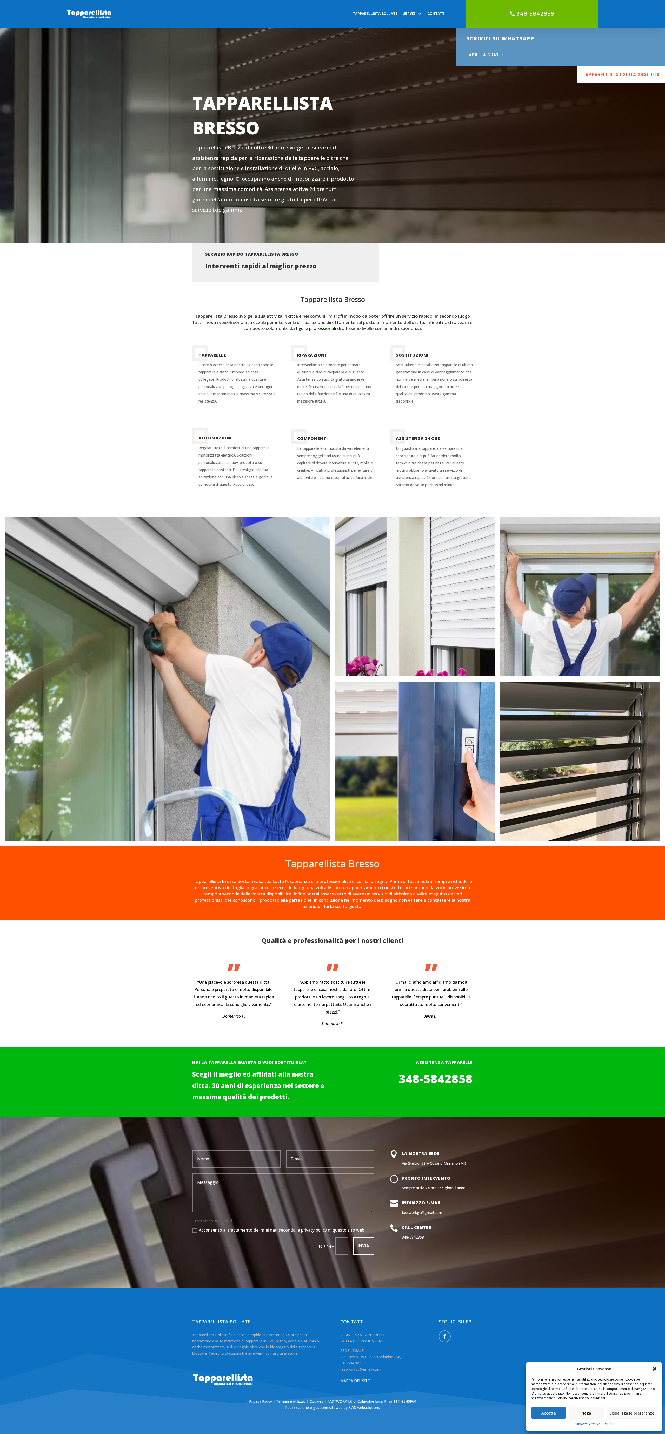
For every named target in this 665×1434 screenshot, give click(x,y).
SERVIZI (409, 14)
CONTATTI (436, 14)
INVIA (363, 1245)
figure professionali (316, 328)
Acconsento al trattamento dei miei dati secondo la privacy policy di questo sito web (281, 1230)
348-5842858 (535, 14)
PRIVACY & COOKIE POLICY (594, 1424)
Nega (586, 1413)
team (463, 322)
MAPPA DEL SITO (355, 1380)
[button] (654, 1368)
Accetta (548, 1413)
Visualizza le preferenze (631, 1413)
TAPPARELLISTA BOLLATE (375, 14)
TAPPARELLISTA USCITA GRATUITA (621, 74)
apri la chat (484, 55)
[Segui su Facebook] (445, 1336)
